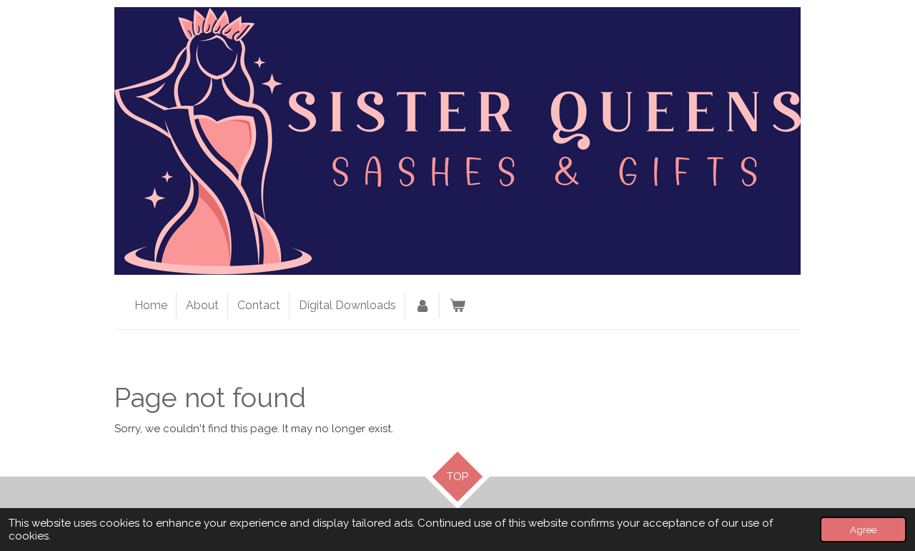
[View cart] (457, 305)
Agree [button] (863, 529)
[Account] (422, 305)
